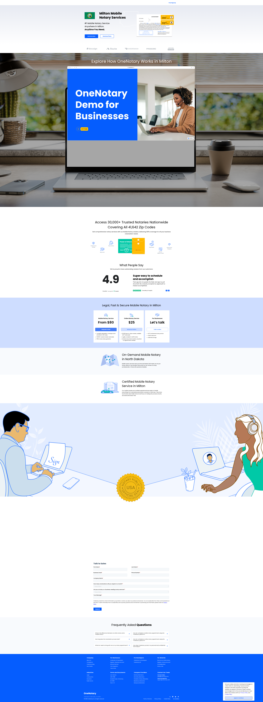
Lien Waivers (113, 675)
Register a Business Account (117, 662)
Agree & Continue (239, 698)
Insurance (89, 679)
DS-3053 (112, 681)
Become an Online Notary (163, 660)
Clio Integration (114, 666)
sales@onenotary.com (163, 675)
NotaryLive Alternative (139, 683)
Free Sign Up (172, 3)
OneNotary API (137, 662)
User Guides (90, 666)
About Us (89, 660)
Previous (166, 290)
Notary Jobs (160, 666)
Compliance (90, 662)
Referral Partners (114, 664)
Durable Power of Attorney (116, 679)
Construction (90, 677)
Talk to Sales (159, 3)
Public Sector (90, 681)
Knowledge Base (161, 664)
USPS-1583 (112, 677)
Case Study (113, 668)
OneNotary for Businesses (116, 660)
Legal (88, 675)
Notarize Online (131, 329)
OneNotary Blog (90, 664)
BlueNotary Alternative (139, 681)
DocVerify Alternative (139, 677)
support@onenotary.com (163, 679)
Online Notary (102, 3)
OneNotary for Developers (140, 660)
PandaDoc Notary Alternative (141, 679)
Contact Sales (131, 448)
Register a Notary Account (163, 662)
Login (150, 2)
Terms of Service (147, 699)
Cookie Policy (167, 699)
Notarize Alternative (139, 675)
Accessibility (176, 699)
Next (169, 290)
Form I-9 (112, 683)
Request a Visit (106, 329)
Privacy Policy (158, 699)
